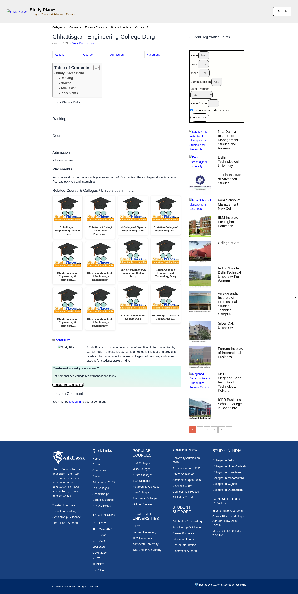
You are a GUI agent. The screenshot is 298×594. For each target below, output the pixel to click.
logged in (75, 401)
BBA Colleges (141, 463)
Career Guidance (183, 533)
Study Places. (69, 586)
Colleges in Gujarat (224, 484)
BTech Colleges (142, 475)
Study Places (43, 9)
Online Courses (142, 504)
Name (194, 55)
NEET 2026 (99, 535)
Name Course (199, 103)
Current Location (200, 81)
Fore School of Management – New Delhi (229, 204)
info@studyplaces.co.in (227, 510)
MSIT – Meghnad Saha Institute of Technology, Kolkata (229, 382)
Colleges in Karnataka (226, 472)
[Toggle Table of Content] (95, 68)
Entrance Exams (94, 27)
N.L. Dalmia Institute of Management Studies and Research (228, 140)
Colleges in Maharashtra (228, 478)
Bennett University (144, 532)
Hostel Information (184, 545)
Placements (69, 93)
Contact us (99, 470)
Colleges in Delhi (223, 460)
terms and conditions (216, 110)
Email (194, 64)
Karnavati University (145, 544)
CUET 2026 (99, 523)
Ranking (59, 54)
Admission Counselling (187, 521)
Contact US (141, 27)
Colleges (57, 27)
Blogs (96, 476)
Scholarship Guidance (186, 527)
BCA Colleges (141, 480)
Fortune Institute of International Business (230, 353)
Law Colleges (141, 492)
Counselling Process (185, 491)
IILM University (142, 538)
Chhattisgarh (63, 339)
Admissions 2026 (103, 482)
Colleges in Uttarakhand (227, 489)
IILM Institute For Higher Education (228, 222)
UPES (136, 526)
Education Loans (183, 539)
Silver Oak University (226, 325)
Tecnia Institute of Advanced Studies (229, 179)
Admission (117, 54)
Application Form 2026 (186, 468)
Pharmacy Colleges (145, 498)
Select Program (199, 88)
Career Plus (220, 516)
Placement (153, 54)
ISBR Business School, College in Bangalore (230, 404)
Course (73, 27)
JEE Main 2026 (102, 529)
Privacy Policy (101, 505)
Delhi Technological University (228, 161)
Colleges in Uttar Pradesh (229, 466)
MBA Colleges (141, 469)
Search (282, 11)
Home (96, 458)
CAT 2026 (98, 541)
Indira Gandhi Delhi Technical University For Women (229, 274)
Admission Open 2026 (186, 480)
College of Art (228, 243)
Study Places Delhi (70, 73)
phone (194, 73)
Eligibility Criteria (183, 497)
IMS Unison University (146, 550)
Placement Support (184, 551)
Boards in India (119, 27)
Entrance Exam (182, 485)
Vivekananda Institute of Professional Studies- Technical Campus (228, 304)
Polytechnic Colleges (146, 486)
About (96, 464)
